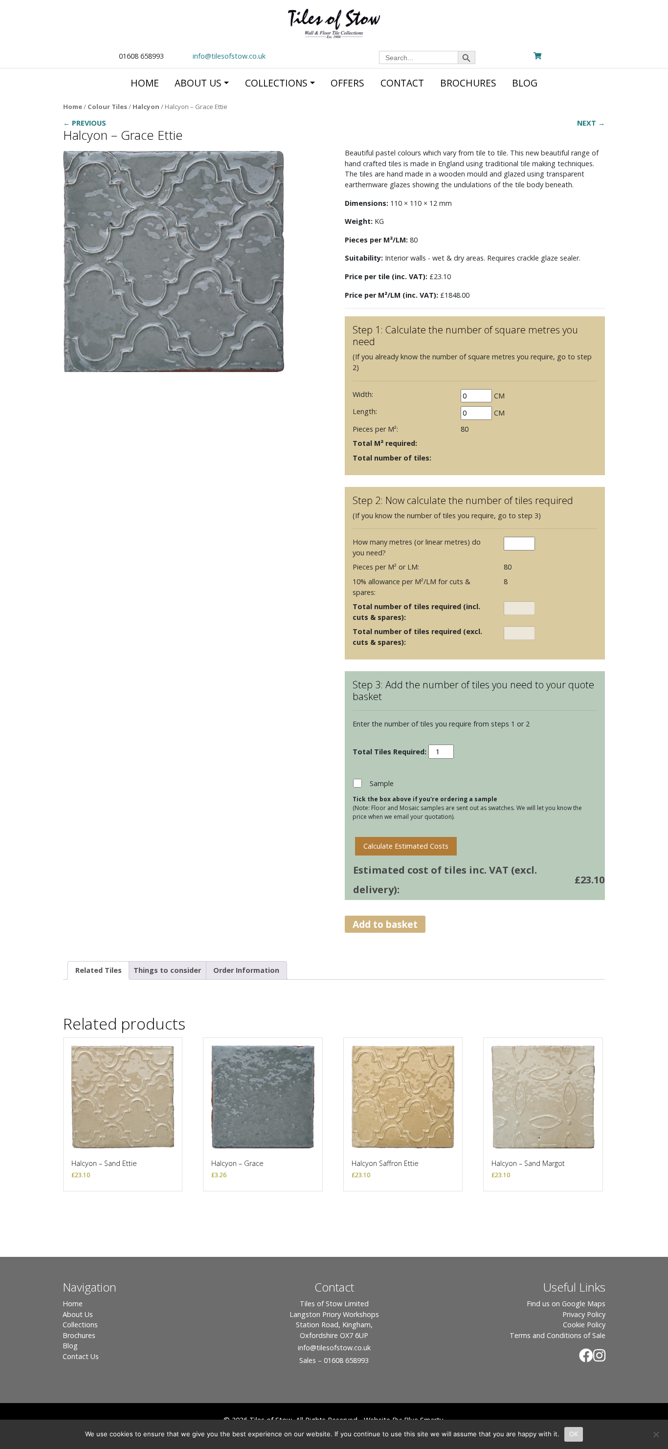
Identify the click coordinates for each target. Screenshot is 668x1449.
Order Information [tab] (246, 970)
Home (72, 106)
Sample (382, 783)
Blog (70, 1345)
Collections (80, 1324)
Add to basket (385, 924)
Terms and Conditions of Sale (557, 1335)
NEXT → (591, 123)
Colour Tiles (107, 106)
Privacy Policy (583, 1314)
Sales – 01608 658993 (334, 1360)
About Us (78, 1314)
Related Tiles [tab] (98, 970)
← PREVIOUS (84, 123)
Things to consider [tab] (167, 970)
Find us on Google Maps (566, 1303)
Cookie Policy (584, 1324)
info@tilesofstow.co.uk (229, 56)
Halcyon (146, 106)
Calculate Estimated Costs (405, 846)
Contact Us (81, 1356)
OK (574, 1434)
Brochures (79, 1335)
